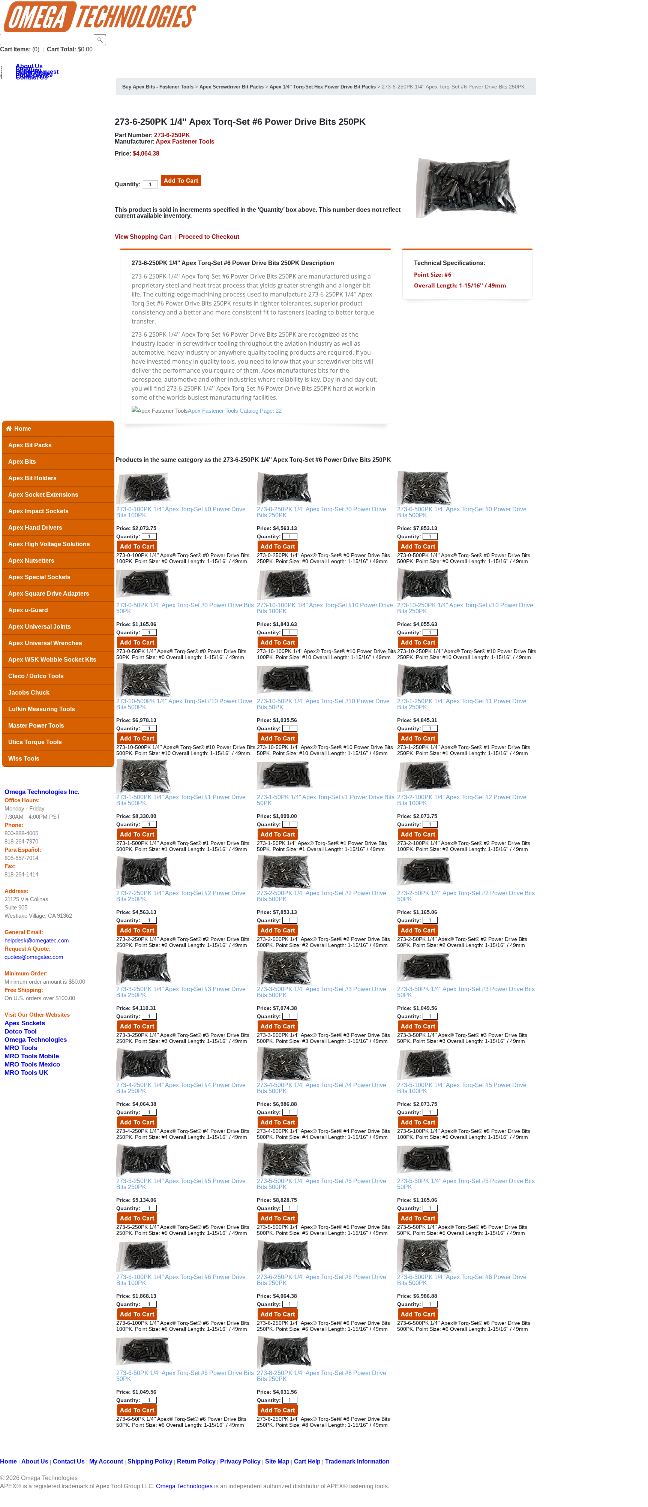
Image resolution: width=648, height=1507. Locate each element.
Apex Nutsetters (31, 560)
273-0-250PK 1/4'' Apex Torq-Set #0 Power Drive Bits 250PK (321, 512)
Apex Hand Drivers (35, 527)
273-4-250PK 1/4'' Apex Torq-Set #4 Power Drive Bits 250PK (181, 1088)
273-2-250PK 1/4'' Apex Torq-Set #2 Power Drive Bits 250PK (181, 896)
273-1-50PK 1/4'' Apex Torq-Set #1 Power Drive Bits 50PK (325, 800)
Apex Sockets (24, 1023)
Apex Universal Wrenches (45, 643)
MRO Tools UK (26, 1072)
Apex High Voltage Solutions (49, 544)
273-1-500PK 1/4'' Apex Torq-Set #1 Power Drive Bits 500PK (181, 800)
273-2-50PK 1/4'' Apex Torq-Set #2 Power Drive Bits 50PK (466, 896)
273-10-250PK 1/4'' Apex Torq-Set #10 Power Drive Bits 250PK (465, 608)
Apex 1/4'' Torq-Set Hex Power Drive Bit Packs (323, 87)
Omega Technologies (35, 1039)
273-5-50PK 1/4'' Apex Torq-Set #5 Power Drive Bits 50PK (466, 1184)
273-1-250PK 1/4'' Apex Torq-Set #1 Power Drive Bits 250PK (461, 704)
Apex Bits (22, 461)
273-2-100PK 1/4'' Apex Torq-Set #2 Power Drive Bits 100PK (461, 800)
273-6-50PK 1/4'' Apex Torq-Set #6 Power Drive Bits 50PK (185, 1376)
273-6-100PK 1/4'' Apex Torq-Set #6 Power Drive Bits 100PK (181, 1280)
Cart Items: (15, 49)
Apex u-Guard (28, 610)
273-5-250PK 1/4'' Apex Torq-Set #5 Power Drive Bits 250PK (181, 1184)
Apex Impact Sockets (38, 511)
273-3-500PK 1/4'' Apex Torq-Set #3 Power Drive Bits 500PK (321, 992)
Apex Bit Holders (32, 478)
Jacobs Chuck (29, 692)
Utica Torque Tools (35, 742)
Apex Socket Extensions (43, 494)
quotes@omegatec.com (33, 957)
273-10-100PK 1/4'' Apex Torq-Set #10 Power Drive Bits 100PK (325, 608)
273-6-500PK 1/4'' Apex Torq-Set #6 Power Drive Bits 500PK (461, 1280)
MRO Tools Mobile (31, 1056)
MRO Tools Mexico (32, 1064)
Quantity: (128, 184)
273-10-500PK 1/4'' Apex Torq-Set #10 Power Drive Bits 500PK (184, 704)
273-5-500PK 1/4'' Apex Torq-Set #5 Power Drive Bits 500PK (321, 1184)
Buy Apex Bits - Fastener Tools (158, 87)
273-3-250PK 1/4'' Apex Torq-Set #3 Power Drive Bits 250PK (181, 992)
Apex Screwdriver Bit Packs (232, 87)
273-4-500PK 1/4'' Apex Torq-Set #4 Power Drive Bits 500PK (321, 1088)
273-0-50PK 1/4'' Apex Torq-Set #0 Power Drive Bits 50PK (185, 608)
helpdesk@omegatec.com (36, 941)
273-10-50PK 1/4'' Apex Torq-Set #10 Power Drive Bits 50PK (323, 704)
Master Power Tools (36, 725)
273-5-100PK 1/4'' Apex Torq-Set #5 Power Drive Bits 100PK (461, 1088)
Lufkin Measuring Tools (41, 709)
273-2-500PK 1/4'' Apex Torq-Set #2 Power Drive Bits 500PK (321, 896)
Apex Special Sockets (39, 577)
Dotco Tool (20, 1031)
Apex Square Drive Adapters (48, 593)
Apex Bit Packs (30, 445)
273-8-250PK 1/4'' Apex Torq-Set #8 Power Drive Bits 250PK (321, 1376)
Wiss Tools (23, 758)
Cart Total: (61, 49)
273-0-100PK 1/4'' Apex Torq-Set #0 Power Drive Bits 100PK (181, 512)
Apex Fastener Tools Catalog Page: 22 (235, 411)
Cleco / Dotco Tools (36, 676)
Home (22, 428)
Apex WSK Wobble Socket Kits (52, 659)
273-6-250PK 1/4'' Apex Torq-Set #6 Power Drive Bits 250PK (321, 1280)
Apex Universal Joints (39, 626)
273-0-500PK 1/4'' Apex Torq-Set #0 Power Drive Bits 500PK (461, 512)
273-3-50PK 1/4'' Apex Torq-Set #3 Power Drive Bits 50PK (466, 992)
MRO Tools (20, 1048)
